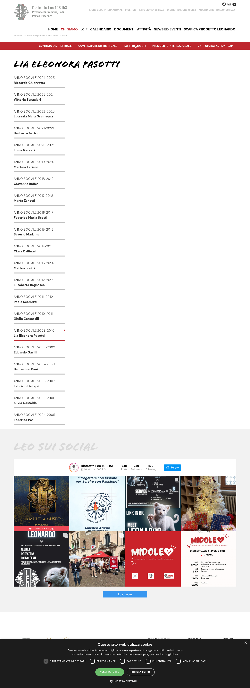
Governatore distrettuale (97, 46)
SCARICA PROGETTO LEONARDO (209, 29)
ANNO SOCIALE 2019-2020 (34, 164)
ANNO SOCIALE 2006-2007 (34, 383)
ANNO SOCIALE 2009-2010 (34, 333)
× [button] (245, 642)
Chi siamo (69, 29)
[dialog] (125, 663)
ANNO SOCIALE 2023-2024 (34, 97)
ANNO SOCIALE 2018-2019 (34, 181)
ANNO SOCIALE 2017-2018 (33, 198)
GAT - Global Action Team (215, 46)
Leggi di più (171, 654)
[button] (125, 681)
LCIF (84, 29)
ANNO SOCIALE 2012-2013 (34, 282)
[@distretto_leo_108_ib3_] (74, 467)
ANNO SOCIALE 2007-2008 (34, 366)
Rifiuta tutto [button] (140, 672)
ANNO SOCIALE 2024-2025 (34, 80)
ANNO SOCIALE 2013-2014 (34, 265)
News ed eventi (167, 29)
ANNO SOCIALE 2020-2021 (34, 147)
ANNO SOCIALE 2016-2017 (33, 215)
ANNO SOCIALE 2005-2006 (34, 400)
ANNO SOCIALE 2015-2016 (34, 232)
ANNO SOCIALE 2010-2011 (33, 316)
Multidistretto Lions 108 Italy (144, 10)
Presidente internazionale (171, 46)
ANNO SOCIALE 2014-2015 (34, 248)
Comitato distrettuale (55, 46)
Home (53, 29)
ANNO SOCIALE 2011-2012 (33, 299)
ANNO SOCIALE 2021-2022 (34, 130)
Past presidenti (40, 35)
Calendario (100, 29)
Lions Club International (105, 10)
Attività (144, 29)
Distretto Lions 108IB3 (181, 10)
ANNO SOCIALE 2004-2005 (34, 417)
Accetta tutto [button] (110, 672)
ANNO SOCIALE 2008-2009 (34, 349)
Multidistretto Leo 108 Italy (217, 10)
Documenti (124, 29)
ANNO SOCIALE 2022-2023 (34, 114)
